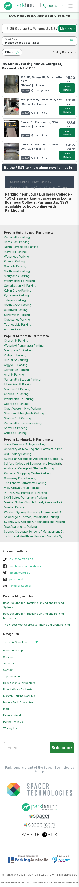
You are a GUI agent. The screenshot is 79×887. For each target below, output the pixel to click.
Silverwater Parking (17, 314)
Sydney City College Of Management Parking (34, 521)
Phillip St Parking (15, 355)
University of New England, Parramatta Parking (35, 449)
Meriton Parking (14, 507)
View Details (67, 88)
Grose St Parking (15, 433)
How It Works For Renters (19, 682)
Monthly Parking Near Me (19, 695)
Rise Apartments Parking (20, 526)
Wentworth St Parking (19, 399)
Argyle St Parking (15, 365)
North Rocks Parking (17, 305)
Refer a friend (12, 715)
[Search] (5, 28)
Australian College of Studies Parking (29, 468)
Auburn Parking (14, 329)
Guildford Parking (16, 310)
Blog (6, 708)
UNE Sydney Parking (17, 454)
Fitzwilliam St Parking (18, 384)
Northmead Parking (17, 271)
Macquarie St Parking (18, 350)
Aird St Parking (14, 374)
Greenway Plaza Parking (20, 478)
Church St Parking (16, 340)
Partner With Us (13, 721)
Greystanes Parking (17, 319)
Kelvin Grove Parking (17, 290)
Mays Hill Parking (15, 251)
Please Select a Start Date (22, 42)
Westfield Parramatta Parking (24, 345)
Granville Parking (15, 266)
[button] (64, 52)
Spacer (57, 882)
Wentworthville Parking (19, 280)
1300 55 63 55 (56, 6)
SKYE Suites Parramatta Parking (25, 497)
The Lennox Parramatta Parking (25, 483)
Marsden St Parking (17, 389)
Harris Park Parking (16, 242)
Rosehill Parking (14, 261)
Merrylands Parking (17, 276)
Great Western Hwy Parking (22, 408)
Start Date (11, 39)
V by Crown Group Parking (22, 487)
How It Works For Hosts (17, 689)
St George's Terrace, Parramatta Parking (31, 517)
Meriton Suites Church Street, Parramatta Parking (37, 502)
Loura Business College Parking (25, 444)
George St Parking (16, 403)
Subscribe (62, 747)
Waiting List (10, 728)
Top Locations (12, 676)
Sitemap (8, 657)
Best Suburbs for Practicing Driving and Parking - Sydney (34, 605)
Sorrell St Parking (15, 428)
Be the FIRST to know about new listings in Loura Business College (38, 170)
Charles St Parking (16, 394)
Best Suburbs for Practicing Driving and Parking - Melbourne (34, 616)
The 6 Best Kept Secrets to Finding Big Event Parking (36, 624)
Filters (9, 52)
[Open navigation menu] (70, 6)
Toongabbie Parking (17, 324)
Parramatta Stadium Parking (23, 423)
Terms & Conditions (15, 642)
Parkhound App (13, 650)
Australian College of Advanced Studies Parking (36, 458)
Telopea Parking (15, 300)
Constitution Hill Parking (20, 285)
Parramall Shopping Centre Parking (27, 473)
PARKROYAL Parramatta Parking (25, 492)
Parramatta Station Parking (22, 379)
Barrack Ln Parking (16, 369)
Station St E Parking (17, 418)
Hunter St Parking (16, 360)
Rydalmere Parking (16, 295)
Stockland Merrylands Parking (24, 413)
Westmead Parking (16, 256)
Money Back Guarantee (18, 702)
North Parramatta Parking (21, 246)
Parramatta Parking (17, 237)
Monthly (66, 28)
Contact (8, 669)
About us (9, 663)
